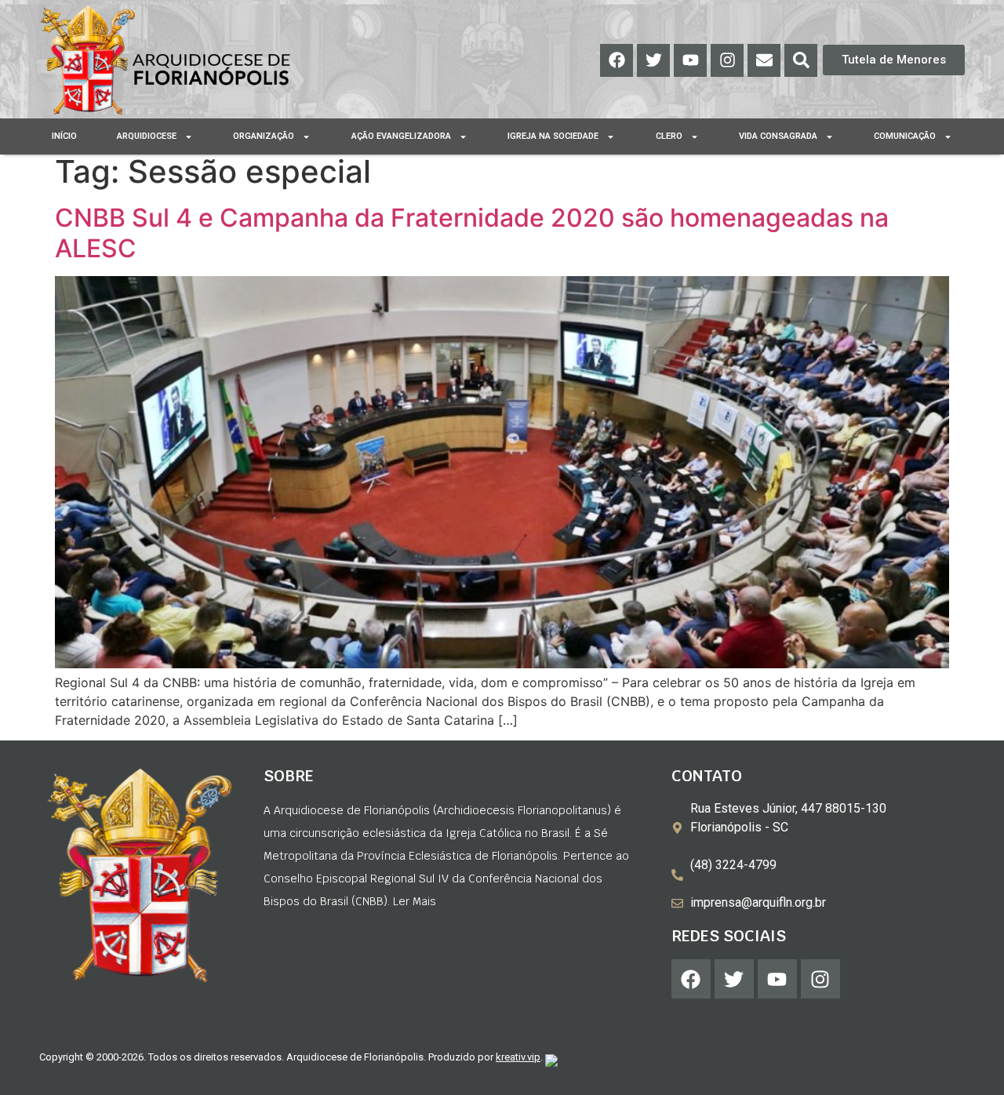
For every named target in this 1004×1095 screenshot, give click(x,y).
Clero (669, 136)
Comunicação (905, 136)
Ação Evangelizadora (401, 136)
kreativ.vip (518, 1057)
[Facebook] (616, 60)
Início (64, 136)
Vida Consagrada (778, 136)
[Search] (800, 60)
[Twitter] (653, 60)
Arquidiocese (146, 136)
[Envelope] (764, 60)
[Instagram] (727, 60)
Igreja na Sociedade (552, 136)
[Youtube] (690, 60)
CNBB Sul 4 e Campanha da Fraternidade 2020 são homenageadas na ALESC (472, 232)
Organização (263, 136)
